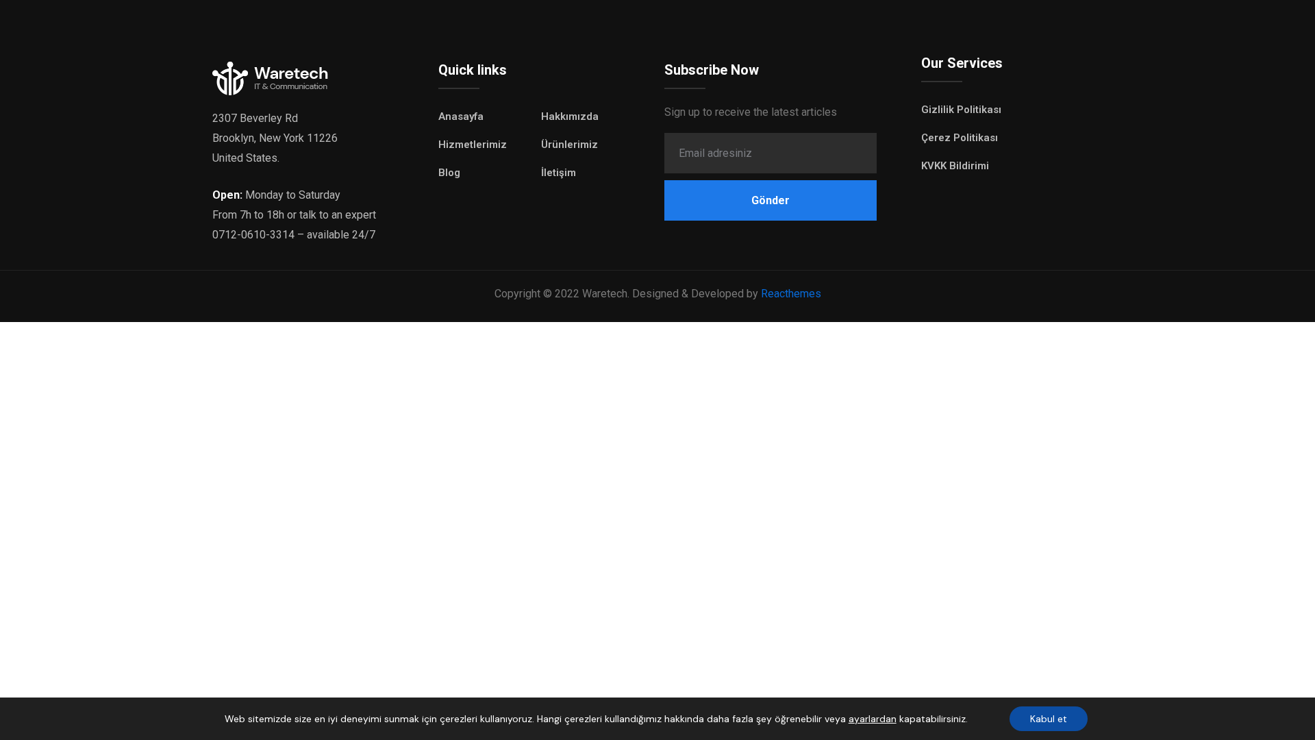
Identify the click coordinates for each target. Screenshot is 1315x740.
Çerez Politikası (959, 138)
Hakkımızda (570, 116)
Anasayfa (461, 116)
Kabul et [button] (1048, 719)
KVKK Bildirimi (955, 166)
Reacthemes (791, 293)
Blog (449, 172)
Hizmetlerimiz (472, 144)
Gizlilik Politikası (961, 109)
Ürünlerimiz (569, 144)
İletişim (558, 172)
